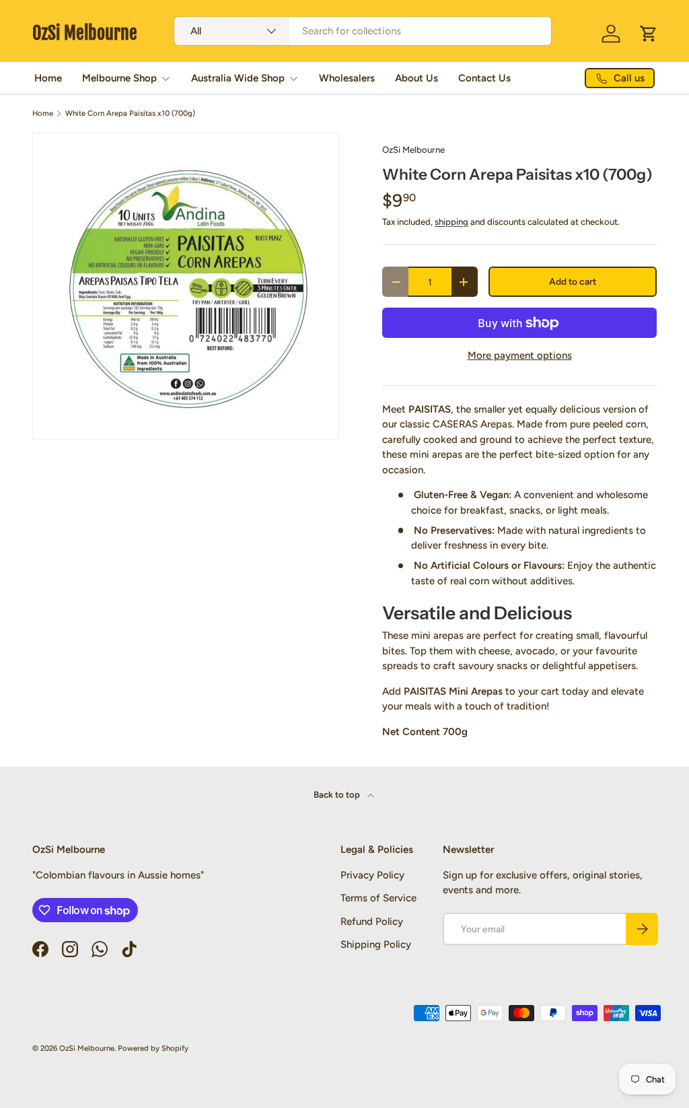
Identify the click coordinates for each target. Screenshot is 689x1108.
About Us (416, 78)
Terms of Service (378, 898)
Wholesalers (347, 78)
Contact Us (484, 78)
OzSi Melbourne (413, 149)
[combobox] (362, 31)
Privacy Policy (372, 875)
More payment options (520, 355)
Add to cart (572, 281)
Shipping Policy (375, 944)
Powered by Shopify (153, 1048)
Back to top (338, 794)
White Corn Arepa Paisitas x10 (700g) (130, 113)
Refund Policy (371, 921)
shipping (451, 221)
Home (48, 78)
